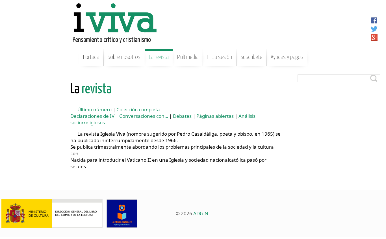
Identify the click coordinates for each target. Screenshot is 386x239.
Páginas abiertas (215, 116)
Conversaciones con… (143, 116)
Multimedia (187, 57)
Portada (91, 57)
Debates (182, 116)
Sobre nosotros (124, 57)
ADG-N (200, 213)
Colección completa (138, 109)
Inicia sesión (219, 57)
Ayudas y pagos (287, 57)
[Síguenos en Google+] (374, 37)
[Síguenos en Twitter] (374, 28)
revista (90, 89)
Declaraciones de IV (92, 116)
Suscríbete (251, 57)
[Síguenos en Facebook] (374, 20)
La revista (159, 57)
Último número (94, 109)
